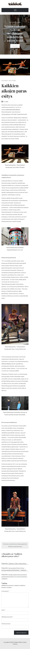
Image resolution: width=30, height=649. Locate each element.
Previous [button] (3, 34)
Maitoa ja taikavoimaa (15, 546)
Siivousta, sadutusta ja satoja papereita (15, 544)
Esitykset (5, 80)
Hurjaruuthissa (6, 114)
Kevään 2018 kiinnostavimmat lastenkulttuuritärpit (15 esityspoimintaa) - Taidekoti (15, 576)
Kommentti (5, 591)
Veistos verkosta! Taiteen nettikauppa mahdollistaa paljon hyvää (15, 33)
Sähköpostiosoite (7, 617)
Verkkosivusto (6, 623)
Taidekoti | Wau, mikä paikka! (17, 563)
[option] (15, 35)
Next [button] (26, 34)
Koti (11, 22)
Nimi (3, 610)
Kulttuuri (17, 22)
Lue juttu (15, 46)
